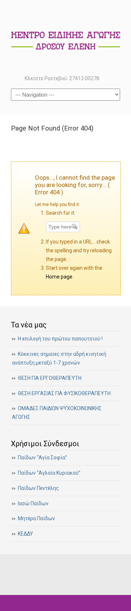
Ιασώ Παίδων (33, 503)
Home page (59, 277)
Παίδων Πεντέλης (38, 488)
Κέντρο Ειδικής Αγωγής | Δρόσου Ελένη (65, 36)
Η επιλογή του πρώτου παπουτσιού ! (60, 339)
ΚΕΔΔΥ (25, 534)
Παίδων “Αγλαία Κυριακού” (49, 473)
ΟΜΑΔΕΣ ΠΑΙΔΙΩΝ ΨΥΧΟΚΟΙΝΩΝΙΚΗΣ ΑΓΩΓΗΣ (57, 412)
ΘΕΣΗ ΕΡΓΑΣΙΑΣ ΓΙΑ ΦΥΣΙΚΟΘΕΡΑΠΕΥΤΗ (64, 393)
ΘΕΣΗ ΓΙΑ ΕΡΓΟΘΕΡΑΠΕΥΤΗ (50, 378)
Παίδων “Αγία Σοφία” (42, 457)
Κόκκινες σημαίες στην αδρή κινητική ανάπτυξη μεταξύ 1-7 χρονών (59, 358)
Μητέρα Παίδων (36, 518)
